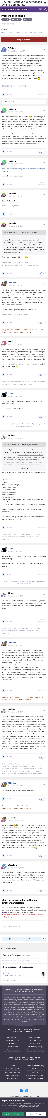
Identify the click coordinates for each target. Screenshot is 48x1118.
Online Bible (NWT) (13, 1069)
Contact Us (27, 1096)
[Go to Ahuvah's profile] (4, 437)
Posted (16, 51)
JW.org (12, 1065)
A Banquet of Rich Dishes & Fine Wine (29, 32)
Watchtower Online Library (35, 1075)
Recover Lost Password (35, 1050)
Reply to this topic (24, 40)
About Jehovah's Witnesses (12, 1075)
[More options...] (43, 49)
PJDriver (7, 30)
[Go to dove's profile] (4, 343)
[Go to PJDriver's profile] (4, 49)
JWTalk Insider (35, 1043)
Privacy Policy (15, 1096)
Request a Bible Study (13, 1072)
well (6, 975)
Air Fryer (6, 973)
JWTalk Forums (12, 1037)
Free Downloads (13, 1050)
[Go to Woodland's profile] (4, 866)
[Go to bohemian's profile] (4, 195)
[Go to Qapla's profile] (4, 395)
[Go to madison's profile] (4, 110)
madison (30, 232)
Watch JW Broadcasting (35, 1065)
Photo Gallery (13, 1047)
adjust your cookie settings (29, 1105)
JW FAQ (35, 1072)
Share (12, 939)
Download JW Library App (35, 1078)
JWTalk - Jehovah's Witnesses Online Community (22, 3)
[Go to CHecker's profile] (4, 284)
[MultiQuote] (3, 94)
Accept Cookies (13, 1114)
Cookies (37, 1096)
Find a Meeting (12, 1078)
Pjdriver (30, 444)
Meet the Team (35, 1040)
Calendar (12, 1043)
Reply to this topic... (13, 926)
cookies (17, 1103)
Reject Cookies (36, 1114)
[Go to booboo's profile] (4, 710)
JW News (35, 1069)
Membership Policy (35, 1047)
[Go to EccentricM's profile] (43, 974)
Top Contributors (35, 1037)
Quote (9, 94)
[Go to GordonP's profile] (4, 819)
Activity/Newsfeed (12, 1040)
